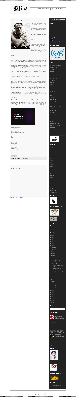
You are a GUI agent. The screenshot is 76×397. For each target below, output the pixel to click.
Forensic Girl (52, 171)
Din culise (51, 80)
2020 (52, 239)
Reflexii (51, 108)
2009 (52, 298)
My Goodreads (52, 152)
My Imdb (51, 147)
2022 (52, 235)
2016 (52, 241)
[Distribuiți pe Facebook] (15, 156)
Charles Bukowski (36, 43)
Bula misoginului (52, 67)
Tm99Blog (52, 121)
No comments (25, 158)
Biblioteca (51, 31)
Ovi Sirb (51, 188)
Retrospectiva (52, 110)
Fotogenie (52, 86)
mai (53, 279)
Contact (51, 29)
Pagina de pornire (29, 163)
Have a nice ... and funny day (54, 93)
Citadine (51, 71)
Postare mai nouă (13, 163)
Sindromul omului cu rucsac (54, 117)
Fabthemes (32, 394)
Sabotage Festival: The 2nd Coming (58, 274)
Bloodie (51, 160)
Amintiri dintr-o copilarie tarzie (55, 65)
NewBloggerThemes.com (45, 394)
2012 (52, 292)
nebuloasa (52, 186)
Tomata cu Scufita (53, 190)
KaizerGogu (52, 175)
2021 (52, 237)
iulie (53, 253)
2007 (52, 302)
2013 (52, 290)
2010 (52, 296)
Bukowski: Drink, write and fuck (21, 20)
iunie (53, 255)
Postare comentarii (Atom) (19, 197)
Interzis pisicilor (57, 315)
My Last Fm (52, 149)
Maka (51, 181)
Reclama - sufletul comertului (55, 106)
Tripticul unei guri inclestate (54, 125)
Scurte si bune (52, 114)
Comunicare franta (58, 334)
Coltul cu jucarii (52, 73)
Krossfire (51, 177)
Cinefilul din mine (53, 69)
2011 (52, 294)
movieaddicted (52, 184)
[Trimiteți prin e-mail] (11, 156)
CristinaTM (52, 164)
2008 (52, 300)
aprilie (53, 281)
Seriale (51, 116)
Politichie (51, 104)
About (51, 28)
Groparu (51, 173)
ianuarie (53, 287)
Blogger (61, 385)
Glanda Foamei (52, 89)
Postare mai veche (44, 163)
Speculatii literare (53, 119)
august (53, 251)
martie (53, 283)
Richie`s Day (38, 393)
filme (51, 84)
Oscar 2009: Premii (53, 322)
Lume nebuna (52, 99)
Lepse (51, 97)
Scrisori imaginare (53, 112)
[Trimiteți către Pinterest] (16, 156)
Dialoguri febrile (52, 78)
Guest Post (52, 91)
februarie (53, 285)
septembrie (54, 249)
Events (51, 82)
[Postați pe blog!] (12, 156)
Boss (51, 162)
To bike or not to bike (53, 123)
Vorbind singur (52, 129)
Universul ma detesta (53, 192)
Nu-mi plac (52, 341)
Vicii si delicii (52, 127)
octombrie (54, 247)
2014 (52, 245)
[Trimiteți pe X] (14, 156)
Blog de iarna (52, 158)
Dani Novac (52, 168)
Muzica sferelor (52, 101)
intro (51, 95)
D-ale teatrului (52, 76)
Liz (50, 179)
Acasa (51, 26)
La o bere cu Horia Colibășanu (57, 263)
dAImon (51, 166)
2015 (52, 243)
